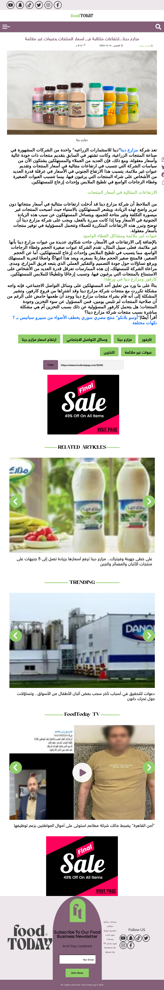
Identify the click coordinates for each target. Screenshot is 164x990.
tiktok (30, 5)
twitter (39, 5)
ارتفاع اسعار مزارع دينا (39, 339)
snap (20, 5)
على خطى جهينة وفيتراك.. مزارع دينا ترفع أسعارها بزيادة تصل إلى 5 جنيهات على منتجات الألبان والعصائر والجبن (84, 560)
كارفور (147, 339)
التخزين (109, 351)
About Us (110, 952)
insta (48, 5)
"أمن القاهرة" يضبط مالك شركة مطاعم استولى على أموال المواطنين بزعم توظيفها (84, 824)
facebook (58, 5)
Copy (51, 364)
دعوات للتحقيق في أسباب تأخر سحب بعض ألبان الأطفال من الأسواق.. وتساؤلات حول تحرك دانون (86, 695)
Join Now (77, 972)
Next (15, 501)
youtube (11, 5)
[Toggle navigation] (6, 27)
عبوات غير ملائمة (138, 351)
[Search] (158, 27)
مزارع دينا (129, 150)
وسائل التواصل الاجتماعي (87, 339)
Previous (148, 501)
